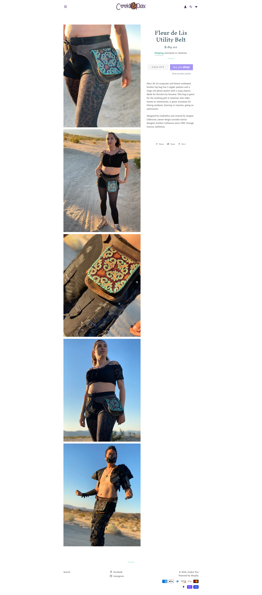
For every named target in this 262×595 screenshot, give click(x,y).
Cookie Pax (193, 572)
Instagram (118, 576)
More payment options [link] (181, 73)
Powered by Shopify (189, 576)
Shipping (158, 53)
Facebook (118, 572)
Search (66, 572)
